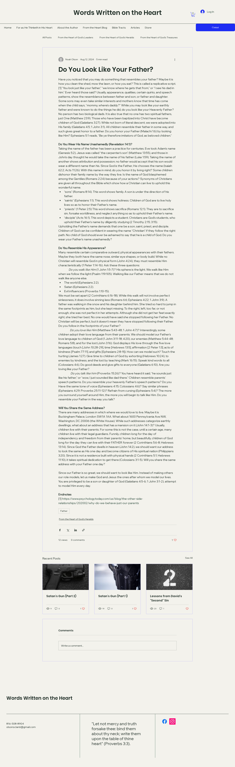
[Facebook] (164, 721)
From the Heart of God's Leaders (75, 37)
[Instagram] (172, 721)
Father (63, 511)
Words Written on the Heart (39, 698)
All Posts (47, 37)
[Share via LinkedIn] (75, 530)
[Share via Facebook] (59, 530)
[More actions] (175, 59)
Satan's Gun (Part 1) (113, 596)
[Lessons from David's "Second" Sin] (169, 577)
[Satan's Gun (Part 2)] (66, 577)
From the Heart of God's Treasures (159, 37)
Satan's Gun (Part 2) (61, 596)
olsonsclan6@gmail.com (21, 727)
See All (189, 557)
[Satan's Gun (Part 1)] (117, 577)
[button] (193, 14)
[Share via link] (83, 530)
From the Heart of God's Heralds (117, 37)
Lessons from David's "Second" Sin (166, 598)
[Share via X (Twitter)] (67, 530)
